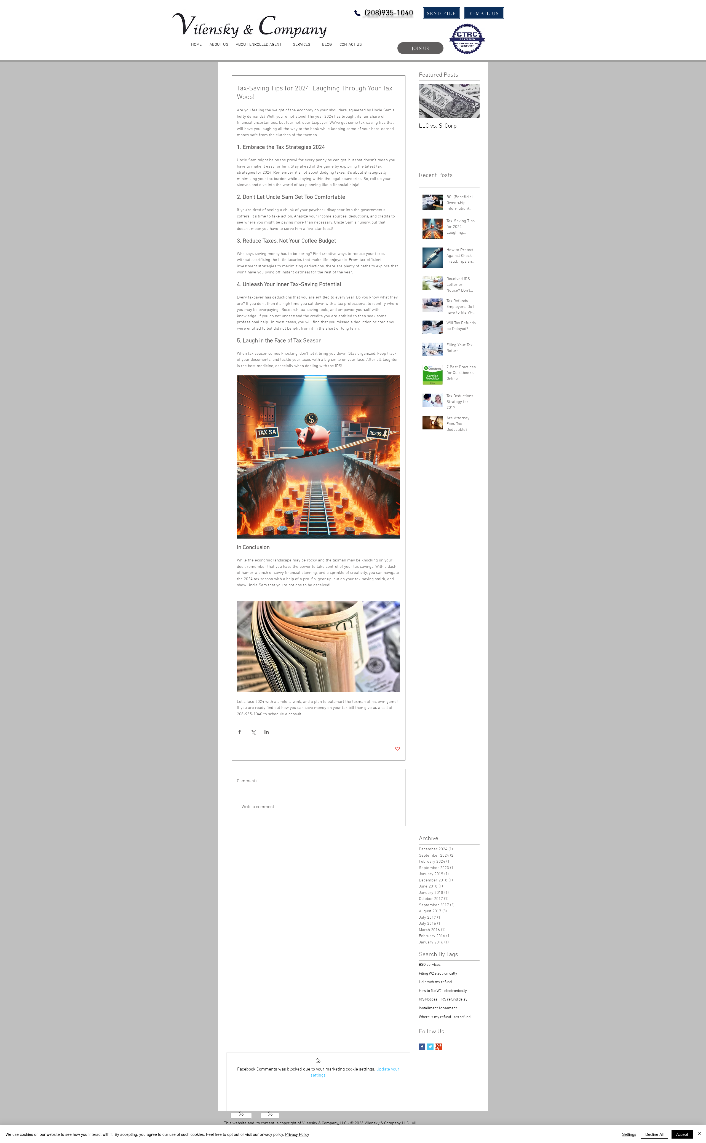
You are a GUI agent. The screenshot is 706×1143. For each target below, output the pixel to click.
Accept (682, 1134)
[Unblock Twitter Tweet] (270, 1115)
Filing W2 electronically (438, 973)
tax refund (462, 1017)
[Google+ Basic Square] (438, 1047)
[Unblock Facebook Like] (241, 1115)
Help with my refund (435, 982)
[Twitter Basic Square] (430, 1047)
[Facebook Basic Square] (422, 1047)
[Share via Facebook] (239, 732)
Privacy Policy (297, 1134)
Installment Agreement (438, 1008)
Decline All (654, 1134)
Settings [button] (629, 1134)
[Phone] (357, 13)
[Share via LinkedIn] (266, 732)
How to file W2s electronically (443, 991)
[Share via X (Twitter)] (253, 732)
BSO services (430, 964)
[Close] (699, 1134)
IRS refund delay (454, 999)
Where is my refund (435, 1017)
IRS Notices (428, 999)
